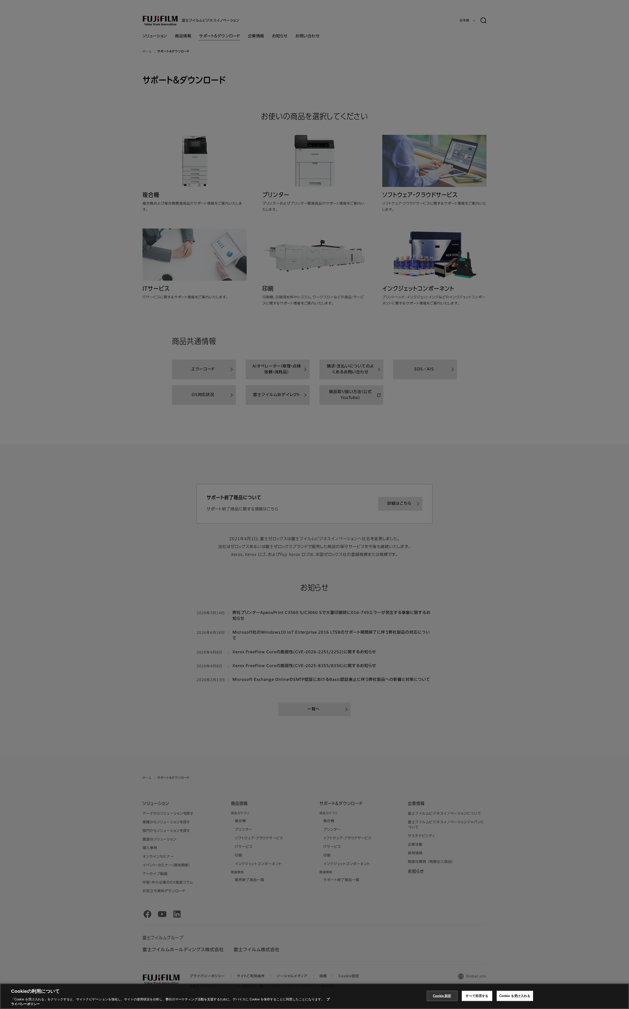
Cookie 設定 (442, 996)
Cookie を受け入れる (514, 996)
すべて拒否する (477, 996)
